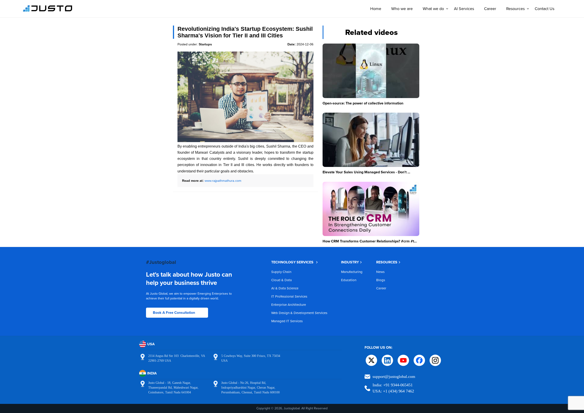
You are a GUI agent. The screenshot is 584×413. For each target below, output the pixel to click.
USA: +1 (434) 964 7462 (393, 391)
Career (490, 8)
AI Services (464, 8)
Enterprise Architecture (288, 304)
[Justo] (48, 11)
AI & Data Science (284, 288)
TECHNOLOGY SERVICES (292, 262)
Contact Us (544, 8)
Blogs (380, 280)
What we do (433, 8)
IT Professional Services (289, 296)
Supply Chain (281, 271)
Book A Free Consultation (174, 312)
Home (375, 8)
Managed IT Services (287, 321)
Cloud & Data (281, 280)
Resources (515, 8)
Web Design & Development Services (299, 312)
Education (348, 280)
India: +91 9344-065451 (393, 385)
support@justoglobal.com (394, 376)
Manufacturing (351, 271)
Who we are (402, 8)
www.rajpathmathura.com (223, 180)
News (380, 271)
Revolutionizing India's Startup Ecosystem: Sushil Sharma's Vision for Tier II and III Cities (245, 32)
